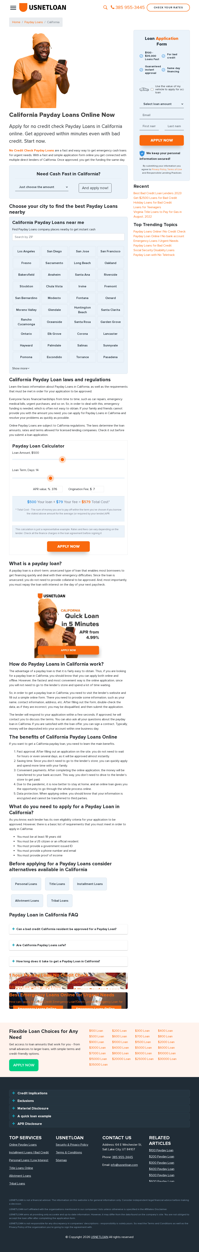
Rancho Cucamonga (26, 322)
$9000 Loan (143, 1053)
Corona (82, 334)
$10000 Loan (167, 1053)
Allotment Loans (27, 901)
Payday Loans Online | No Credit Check (160, 231)
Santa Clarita (110, 310)
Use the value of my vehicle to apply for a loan (168, 89)
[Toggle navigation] (13, 7)
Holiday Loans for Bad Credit (153, 203)
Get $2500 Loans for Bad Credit (155, 198)
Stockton (26, 286)
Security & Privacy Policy (72, 1145)
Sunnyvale (110, 345)
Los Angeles (26, 251)
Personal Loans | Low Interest (28, 1160)
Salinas (82, 345)
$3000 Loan (97, 1048)
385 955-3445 (122, 1157)
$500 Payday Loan (161, 1175)
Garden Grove (110, 322)
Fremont (110, 286)
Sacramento (54, 263)
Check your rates (168, 7)
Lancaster (110, 334)
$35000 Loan (98, 1065)
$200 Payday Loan (161, 1156)
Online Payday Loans (23, 1145)
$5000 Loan (143, 1048)
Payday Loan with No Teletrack (154, 255)
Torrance (82, 357)
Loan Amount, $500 (25, 453)
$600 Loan (119, 1036)
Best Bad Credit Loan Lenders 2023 (158, 193)
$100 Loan (96, 1031)
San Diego (54, 251)
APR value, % (41, 489)
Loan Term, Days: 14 (25, 470)
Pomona (26, 357)
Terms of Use (174, 169)
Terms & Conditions (69, 1152)
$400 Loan (165, 1031)
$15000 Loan (98, 1059)
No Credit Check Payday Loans (31, 150)
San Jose (82, 251)
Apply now (68, 546)
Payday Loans (33, 22)
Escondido (54, 357)
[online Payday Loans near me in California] (68, 624)
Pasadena (110, 357)
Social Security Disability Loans (154, 250)
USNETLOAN (99, 1237)
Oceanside (54, 322)
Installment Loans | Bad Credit (29, 1152)
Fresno (26, 263)
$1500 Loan (143, 1042)
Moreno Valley (26, 310)
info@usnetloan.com (124, 1165)
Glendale (54, 310)
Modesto (54, 298)
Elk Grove (54, 334)
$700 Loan (142, 1036)
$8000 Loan (120, 1053)
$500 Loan (96, 1036)
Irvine (82, 286)
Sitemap (61, 1160)
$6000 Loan (166, 1048)
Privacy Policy (159, 169)
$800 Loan (165, 1036)
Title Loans (57, 884)
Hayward (26, 345)
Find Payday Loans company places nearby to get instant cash (53, 229)
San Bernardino (26, 298)
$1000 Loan (120, 1042)
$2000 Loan (166, 1042)
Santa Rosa (82, 322)
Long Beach (82, 263)
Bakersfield (26, 275)
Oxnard (110, 298)
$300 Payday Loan (161, 1163)
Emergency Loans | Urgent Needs (156, 241)
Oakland (110, 263)
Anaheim (54, 275)
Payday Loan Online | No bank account (159, 236)
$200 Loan (119, 1031)
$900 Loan (96, 1042)
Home (16, 22)
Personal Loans (26, 884)
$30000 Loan (167, 1059)
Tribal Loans (59, 901)
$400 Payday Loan (161, 1169)
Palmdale (54, 345)
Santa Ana (82, 275)
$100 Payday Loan (161, 1150)
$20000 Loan (121, 1059)
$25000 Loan (144, 1059)
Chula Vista (54, 286)
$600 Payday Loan (161, 1181)
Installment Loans (90, 884)
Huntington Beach (82, 310)
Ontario (26, 334)
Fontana (82, 298)
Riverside (110, 275)
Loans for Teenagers (147, 207)
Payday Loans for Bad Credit (153, 245)
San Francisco (110, 251)
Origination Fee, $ (80, 489)
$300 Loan (142, 1031)
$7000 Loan (97, 1053)
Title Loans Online (21, 1168)
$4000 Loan (120, 1048)
